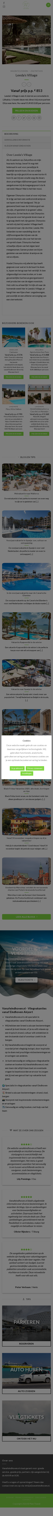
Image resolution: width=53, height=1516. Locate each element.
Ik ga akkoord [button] (17, 768)
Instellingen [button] (27, 773)
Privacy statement (34, 768)
